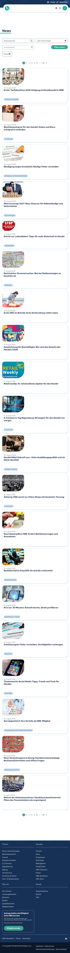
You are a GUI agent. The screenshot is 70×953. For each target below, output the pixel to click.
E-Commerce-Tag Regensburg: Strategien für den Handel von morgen (34, 419)
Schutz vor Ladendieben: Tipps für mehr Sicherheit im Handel (34, 236)
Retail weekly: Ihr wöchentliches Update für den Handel (31, 383)
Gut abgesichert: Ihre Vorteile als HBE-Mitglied (27, 721)
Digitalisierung (7, 866)
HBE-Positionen (41, 870)
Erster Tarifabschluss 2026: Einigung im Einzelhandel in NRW (34, 90)
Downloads (40, 860)
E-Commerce (7, 863)
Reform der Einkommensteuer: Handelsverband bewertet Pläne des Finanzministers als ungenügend (32, 798)
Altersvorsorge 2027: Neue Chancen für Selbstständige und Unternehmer (33, 205)
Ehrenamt (5, 897)
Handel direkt (40, 866)
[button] (65, 8)
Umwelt (5, 857)
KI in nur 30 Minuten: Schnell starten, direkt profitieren (31, 607)
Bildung (5, 870)
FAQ (37, 897)
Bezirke (4, 900)
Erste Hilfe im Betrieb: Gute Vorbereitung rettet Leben (31, 313)
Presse (38, 873)
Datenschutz (49, 946)
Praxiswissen (40, 857)
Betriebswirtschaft (9, 854)
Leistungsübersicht (9, 894)
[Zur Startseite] (11, 8)
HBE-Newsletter (42, 876)
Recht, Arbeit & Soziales (11, 851)
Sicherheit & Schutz (9, 876)
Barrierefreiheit (61, 949)
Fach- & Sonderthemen (10, 879)
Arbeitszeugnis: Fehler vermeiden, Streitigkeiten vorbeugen (33, 644)
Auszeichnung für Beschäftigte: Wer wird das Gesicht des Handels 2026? (32, 348)
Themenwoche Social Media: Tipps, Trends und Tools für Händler (31, 682)
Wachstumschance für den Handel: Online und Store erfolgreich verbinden (29, 128)
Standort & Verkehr (9, 860)
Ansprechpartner (42, 891)
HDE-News (40, 879)
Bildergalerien (41, 863)
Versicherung (7, 873)
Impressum (40, 946)
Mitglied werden (8, 907)
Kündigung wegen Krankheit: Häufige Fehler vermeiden (31, 166)
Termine (39, 851)
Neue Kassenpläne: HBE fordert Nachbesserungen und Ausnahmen (31, 535)
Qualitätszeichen (8, 903)
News (38, 854)
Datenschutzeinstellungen (45, 949)
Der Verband (6, 891)
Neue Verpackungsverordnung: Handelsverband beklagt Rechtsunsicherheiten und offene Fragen (32, 759)
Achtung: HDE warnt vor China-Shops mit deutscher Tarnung (34, 497)
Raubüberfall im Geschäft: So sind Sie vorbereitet (28, 570)
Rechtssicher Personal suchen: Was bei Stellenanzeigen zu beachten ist (32, 274)
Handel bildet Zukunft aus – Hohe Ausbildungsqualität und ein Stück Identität (34, 458)
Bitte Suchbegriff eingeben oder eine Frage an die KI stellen (59, 8)
